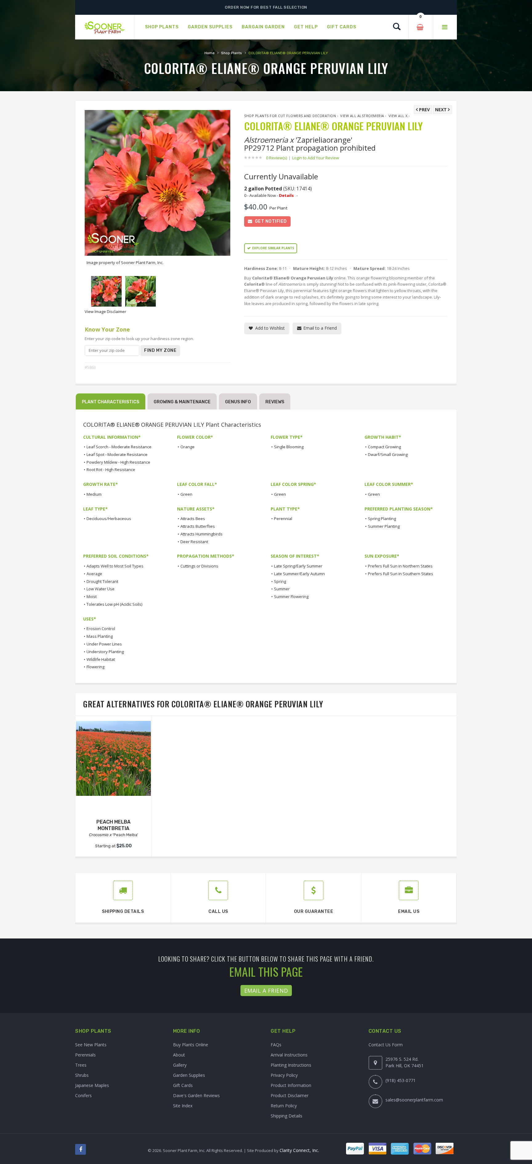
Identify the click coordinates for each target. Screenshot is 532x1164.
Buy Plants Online (190, 1045)
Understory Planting (105, 651)
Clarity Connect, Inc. (299, 1150)
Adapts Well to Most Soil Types (115, 566)
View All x (398, 115)
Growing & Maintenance (182, 402)
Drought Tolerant (102, 581)
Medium (94, 494)
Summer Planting (384, 526)
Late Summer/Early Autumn (299, 573)
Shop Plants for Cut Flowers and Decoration (290, 115)
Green (186, 494)
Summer (282, 589)
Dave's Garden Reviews (196, 1095)
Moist (92, 596)
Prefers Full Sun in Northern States (400, 566)
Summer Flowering (291, 596)
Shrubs (82, 1075)
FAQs (276, 1045)
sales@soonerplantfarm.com (414, 1100)
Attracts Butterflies (197, 526)
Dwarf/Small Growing (388, 454)
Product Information (291, 1085)
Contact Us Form (386, 1045)
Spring (280, 581)
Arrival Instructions (289, 1055)
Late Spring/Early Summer (298, 566)
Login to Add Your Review (315, 158)
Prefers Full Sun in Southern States (400, 573)
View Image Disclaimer (105, 311)
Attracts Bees (192, 518)
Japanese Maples (92, 1085)
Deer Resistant (194, 541)
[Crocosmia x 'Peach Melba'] (113, 758)
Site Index (182, 1106)
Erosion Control (101, 628)
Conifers (83, 1095)
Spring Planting (382, 518)
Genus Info (238, 402)
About (179, 1055)
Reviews (274, 402)
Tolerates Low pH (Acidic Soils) (114, 604)
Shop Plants (231, 53)
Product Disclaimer (289, 1095)
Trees (81, 1065)
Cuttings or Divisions (199, 566)
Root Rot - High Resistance (111, 469)
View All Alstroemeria (362, 115)
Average (94, 573)
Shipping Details (286, 1116)
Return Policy (284, 1106)
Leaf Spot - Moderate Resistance (117, 454)
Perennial (283, 518)
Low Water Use (101, 589)
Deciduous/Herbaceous (109, 518)
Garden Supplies (189, 1075)
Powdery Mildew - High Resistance (118, 462)
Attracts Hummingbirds (201, 534)
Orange (187, 447)
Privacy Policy (284, 1075)
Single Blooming (289, 447)
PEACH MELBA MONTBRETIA (113, 825)
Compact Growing (384, 447)
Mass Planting (100, 636)
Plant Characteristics (110, 402)
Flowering (95, 667)
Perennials (85, 1055)
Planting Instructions (291, 1065)
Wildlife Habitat (101, 659)
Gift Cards (183, 1085)
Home (209, 53)
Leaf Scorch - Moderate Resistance (119, 447)
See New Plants (91, 1045)
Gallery (180, 1065)
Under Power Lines (104, 644)
